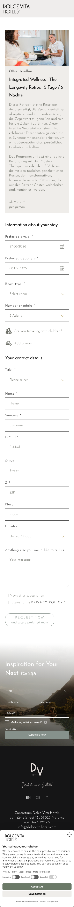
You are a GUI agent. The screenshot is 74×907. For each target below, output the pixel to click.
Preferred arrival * (19, 236)
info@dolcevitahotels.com (37, 827)
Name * (11, 393)
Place (9, 504)
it (46, 797)
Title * (10, 370)
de (38, 797)
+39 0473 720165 (37, 822)
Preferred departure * (21, 258)
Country (11, 526)
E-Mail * (11, 437)
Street (9, 461)
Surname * (13, 415)
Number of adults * (20, 305)
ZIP (7, 482)
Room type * (15, 284)
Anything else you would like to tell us (34, 550)
